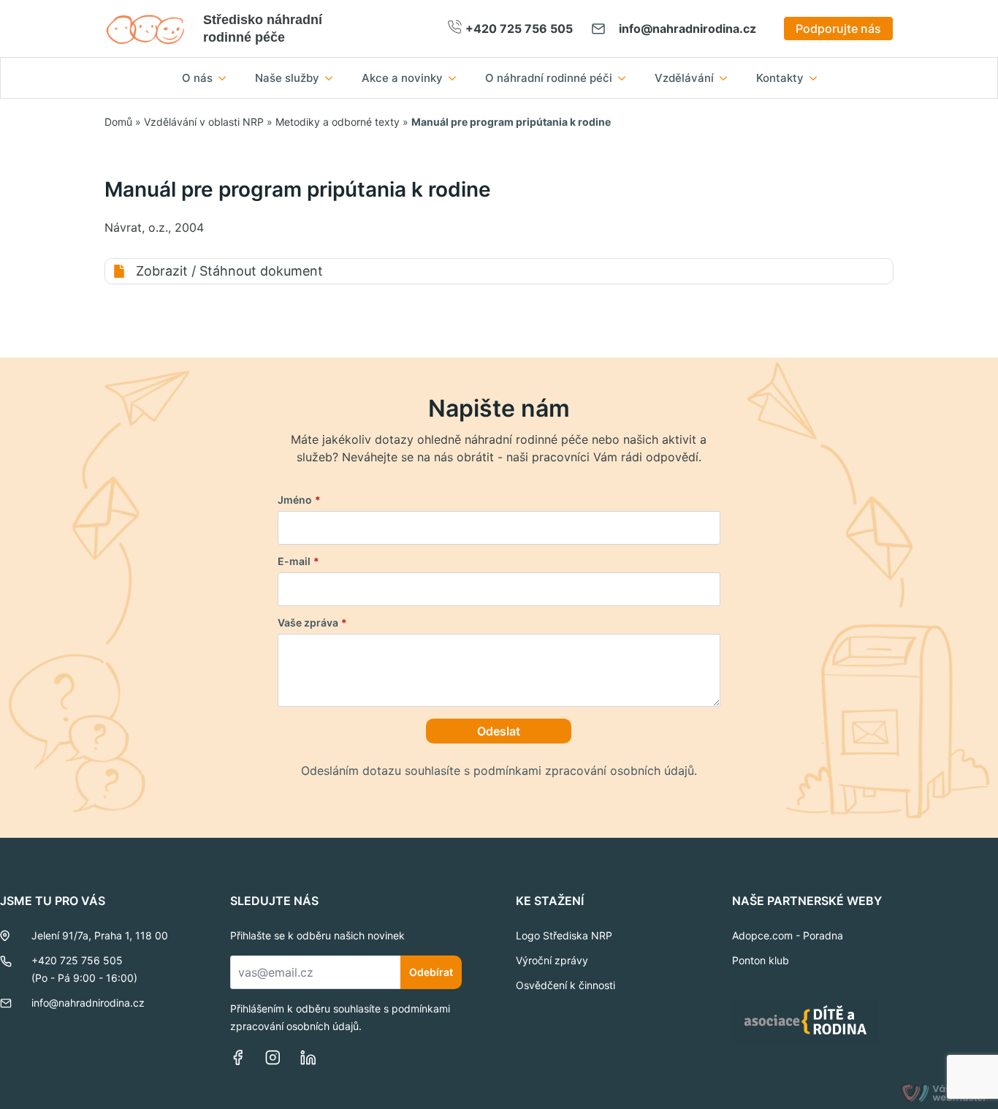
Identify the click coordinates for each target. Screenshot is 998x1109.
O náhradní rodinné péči (548, 78)
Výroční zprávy (552, 960)
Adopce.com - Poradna (787, 935)
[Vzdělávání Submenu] (728, 78)
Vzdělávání (684, 78)
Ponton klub (760, 960)
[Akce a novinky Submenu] (457, 78)
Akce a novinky (402, 78)
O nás (197, 78)
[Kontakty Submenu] (817, 78)
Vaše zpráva (312, 623)
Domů (118, 122)
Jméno (299, 500)
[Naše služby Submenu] (333, 78)
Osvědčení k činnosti (565, 985)
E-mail (298, 561)
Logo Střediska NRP (564, 935)
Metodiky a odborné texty (337, 122)
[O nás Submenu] (226, 78)
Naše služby (287, 78)
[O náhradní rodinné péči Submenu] (626, 78)
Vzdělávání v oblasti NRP (204, 122)
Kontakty (780, 78)
